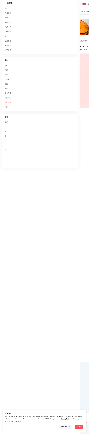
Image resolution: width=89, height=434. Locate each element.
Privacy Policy (65, 419)
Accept (79, 427)
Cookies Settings (65, 427)
